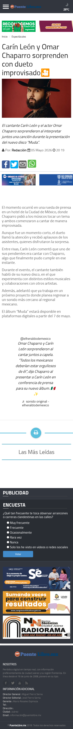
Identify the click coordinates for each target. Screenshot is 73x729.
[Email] (23, 164)
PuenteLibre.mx (18, 725)
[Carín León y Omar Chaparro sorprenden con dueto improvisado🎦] (6, 164)
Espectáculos (19, 36)
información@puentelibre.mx (22, 715)
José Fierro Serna (22, 697)
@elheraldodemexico (35, 338)
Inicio (4, 36)
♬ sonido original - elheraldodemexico (35, 403)
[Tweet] (14, 164)
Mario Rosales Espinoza (20, 701)
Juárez (10, 711)
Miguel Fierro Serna (23, 694)
